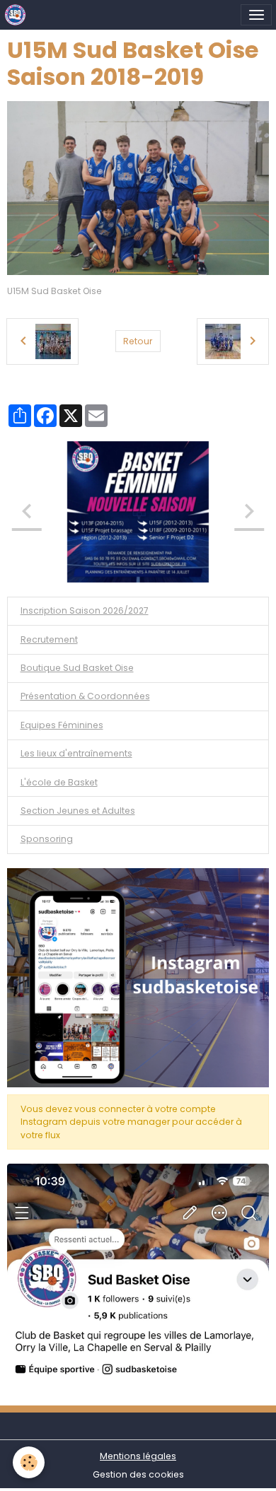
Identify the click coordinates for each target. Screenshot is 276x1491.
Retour (137, 341)
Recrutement (49, 639)
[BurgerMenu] (256, 14)
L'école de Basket (59, 782)
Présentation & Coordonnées (85, 696)
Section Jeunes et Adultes (78, 811)
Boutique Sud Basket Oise (77, 668)
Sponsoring (47, 839)
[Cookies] (29, 1462)
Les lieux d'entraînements (76, 753)
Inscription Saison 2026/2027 (85, 610)
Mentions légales (138, 1456)
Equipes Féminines (62, 725)
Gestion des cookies (138, 1474)
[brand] (18, 14)
